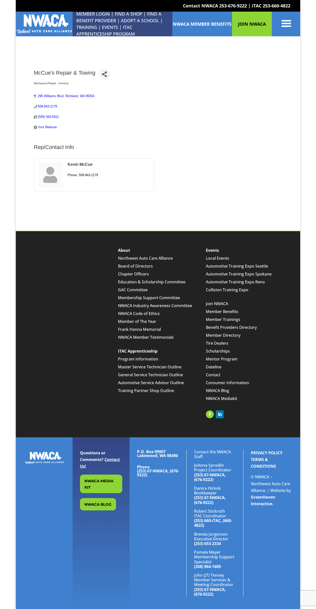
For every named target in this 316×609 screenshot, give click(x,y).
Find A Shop (128, 14)
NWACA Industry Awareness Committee (155, 305)
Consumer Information (227, 382)
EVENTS (110, 27)
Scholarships (218, 351)
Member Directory (223, 335)
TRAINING (86, 27)
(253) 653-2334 (207, 543)
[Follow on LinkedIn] (220, 414)
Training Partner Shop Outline (146, 390)
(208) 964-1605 (207, 566)
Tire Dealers (217, 343)
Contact (213, 375)
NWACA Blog (217, 390)
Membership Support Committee (149, 297)
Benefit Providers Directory (231, 327)
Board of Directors (135, 266)
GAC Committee (133, 290)
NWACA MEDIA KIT (98, 484)
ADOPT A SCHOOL (140, 20)
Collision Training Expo (227, 290)
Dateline (213, 367)
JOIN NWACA (252, 24)
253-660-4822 (276, 6)
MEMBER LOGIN (93, 14)
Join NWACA (217, 303)
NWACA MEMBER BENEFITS (202, 24)
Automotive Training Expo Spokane (239, 274)
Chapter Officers (133, 274)
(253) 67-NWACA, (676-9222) (210, 477)
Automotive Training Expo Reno (235, 282)
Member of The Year (137, 321)
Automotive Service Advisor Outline (151, 382)
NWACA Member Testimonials (146, 337)
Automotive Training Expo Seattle (237, 266)
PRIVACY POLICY (266, 453)
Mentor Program (221, 359)
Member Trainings (223, 319)
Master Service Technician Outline (149, 367)
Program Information (138, 359)
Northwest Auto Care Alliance (145, 258)
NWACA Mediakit (221, 398)
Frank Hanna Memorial (139, 329)
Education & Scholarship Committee (151, 282)
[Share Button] (104, 74)
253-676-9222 (233, 6)
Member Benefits (222, 311)
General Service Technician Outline (150, 375)
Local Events (217, 258)
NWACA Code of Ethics (139, 313)
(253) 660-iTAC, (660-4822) (213, 523)
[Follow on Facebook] (210, 414)
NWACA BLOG (98, 504)
